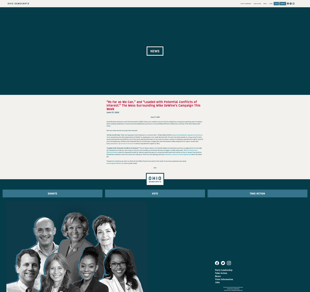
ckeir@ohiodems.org (115, 163)
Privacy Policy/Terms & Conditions (233, 287)
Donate (52, 193)
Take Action (257, 193)
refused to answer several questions (178, 154)
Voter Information (224, 279)
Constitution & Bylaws (233, 288)
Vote (155, 193)
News (218, 276)
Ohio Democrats (18, 3)
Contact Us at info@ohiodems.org (233, 290)
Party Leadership (223, 270)
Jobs (217, 282)
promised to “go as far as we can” (121, 143)
